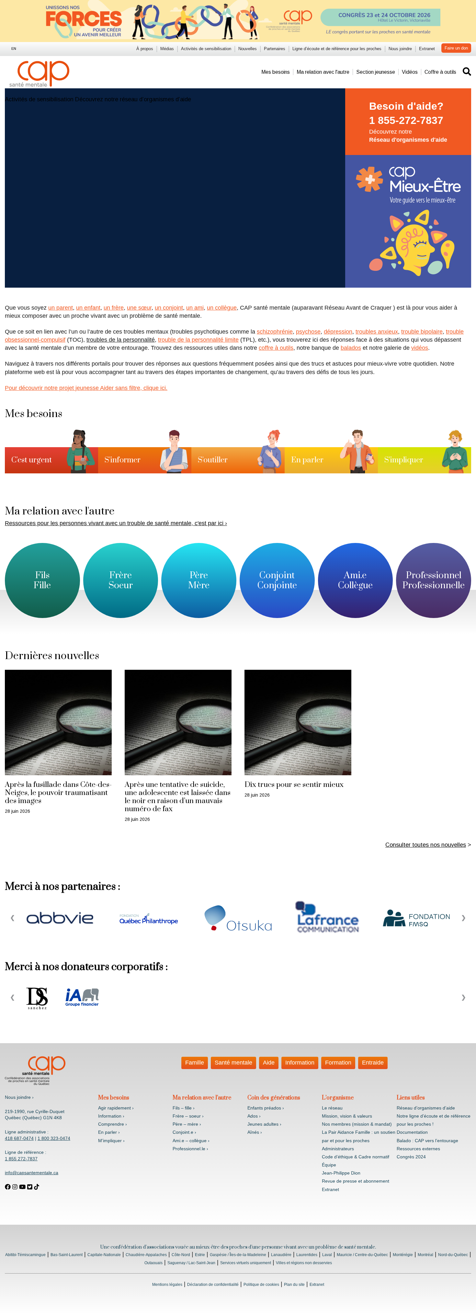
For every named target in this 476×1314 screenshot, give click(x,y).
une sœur (139, 307)
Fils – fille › (184, 1107)
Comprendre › (112, 1124)
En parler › (109, 1132)
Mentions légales (167, 1284)
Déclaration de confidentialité (213, 1284)
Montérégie (403, 1255)
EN (13, 48)
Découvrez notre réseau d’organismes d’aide (133, 99)
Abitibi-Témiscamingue (25, 1255)
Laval (327, 1255)
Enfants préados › (265, 1107)
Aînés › (254, 1132)
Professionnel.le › (190, 1148)
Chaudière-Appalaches (146, 1255)
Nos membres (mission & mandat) (357, 1124)
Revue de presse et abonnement (355, 1181)
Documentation (412, 1132)
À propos (144, 48)
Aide (269, 1062)
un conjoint (169, 307)
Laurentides (306, 1255)
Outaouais (153, 1263)
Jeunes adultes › (264, 1124)
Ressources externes (418, 1148)
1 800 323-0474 (54, 1138)
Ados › (254, 1116)
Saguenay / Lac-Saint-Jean (191, 1263)
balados (351, 348)
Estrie (200, 1255)
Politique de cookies (261, 1284)
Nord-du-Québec (453, 1255)
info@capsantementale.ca (31, 1172)
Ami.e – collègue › (191, 1140)
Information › (111, 1116)
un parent (60, 307)
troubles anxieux (377, 331)
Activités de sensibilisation (206, 48)
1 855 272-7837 (21, 1158)
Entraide (373, 1062)
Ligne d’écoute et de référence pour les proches (336, 48)
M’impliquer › (111, 1140)
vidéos (419, 348)
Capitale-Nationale (104, 1255)
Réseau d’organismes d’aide (426, 1107)
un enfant (88, 307)
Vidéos (410, 72)
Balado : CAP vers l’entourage (427, 1140)
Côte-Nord (181, 1255)
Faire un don (456, 48)
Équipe (329, 1164)
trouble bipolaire (422, 331)
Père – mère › (187, 1124)
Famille (194, 1062)
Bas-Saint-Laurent (67, 1255)
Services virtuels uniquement (245, 1263)
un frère (114, 307)
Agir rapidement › (116, 1107)
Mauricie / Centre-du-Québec (362, 1255)
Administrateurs (338, 1148)
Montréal (425, 1255)
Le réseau (332, 1107)
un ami (195, 307)
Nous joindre (400, 48)
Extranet (427, 48)
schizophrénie (275, 331)
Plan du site (294, 1284)
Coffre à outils (440, 72)
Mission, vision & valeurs (347, 1116)
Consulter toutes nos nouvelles (425, 845)
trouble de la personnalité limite (198, 340)
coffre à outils (276, 348)
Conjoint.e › (184, 1132)
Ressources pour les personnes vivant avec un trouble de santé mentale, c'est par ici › (116, 523)
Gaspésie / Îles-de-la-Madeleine (238, 1255)
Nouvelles (247, 48)
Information (299, 1062)
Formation (338, 1062)
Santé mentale (233, 1062)
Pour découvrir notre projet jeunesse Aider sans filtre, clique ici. (86, 388)
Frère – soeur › (188, 1116)
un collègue (222, 307)
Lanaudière (281, 1255)
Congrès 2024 (411, 1156)
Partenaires (274, 48)
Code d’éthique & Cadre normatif (355, 1156)
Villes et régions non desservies (304, 1263)
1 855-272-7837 (406, 120)
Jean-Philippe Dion (341, 1173)
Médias (167, 48)
